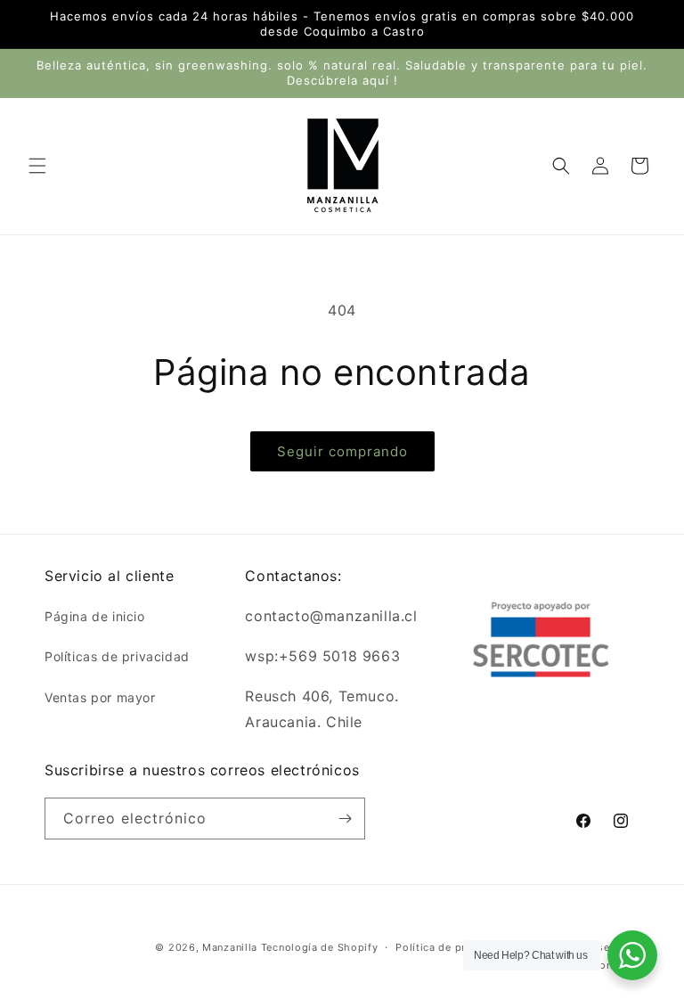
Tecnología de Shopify (320, 947)
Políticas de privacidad (117, 656)
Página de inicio (95, 616)
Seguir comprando (342, 451)
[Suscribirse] (344, 818)
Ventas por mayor (100, 697)
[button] (37, 165)
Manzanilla (229, 947)
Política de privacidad (452, 947)
